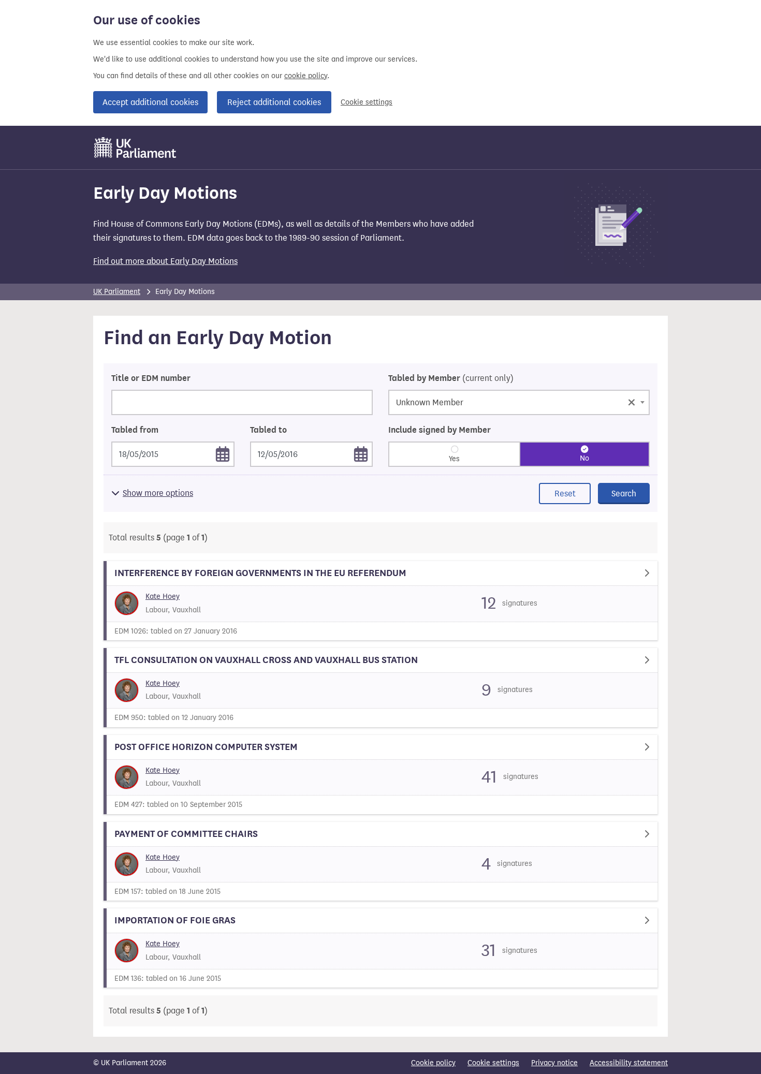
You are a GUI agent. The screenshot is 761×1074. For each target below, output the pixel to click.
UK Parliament (116, 291)
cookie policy (305, 75)
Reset (565, 493)
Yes (454, 458)
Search (623, 493)
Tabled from (134, 430)
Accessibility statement (629, 1062)
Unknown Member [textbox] (516, 401)
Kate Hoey (162, 596)
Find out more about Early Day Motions (165, 261)
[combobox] (519, 402)
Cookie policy (433, 1062)
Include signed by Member (439, 430)
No (584, 458)
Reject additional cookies (274, 102)
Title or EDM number (151, 378)
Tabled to (268, 430)
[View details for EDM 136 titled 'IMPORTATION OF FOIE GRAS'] (380, 948)
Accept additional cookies (150, 102)
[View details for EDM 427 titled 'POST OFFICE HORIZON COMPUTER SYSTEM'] (380, 774)
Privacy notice (554, 1062)
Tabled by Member (451, 378)
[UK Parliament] (135, 147)
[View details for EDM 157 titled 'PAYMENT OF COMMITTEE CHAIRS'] (380, 861)
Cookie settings (366, 102)
